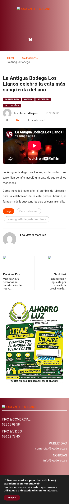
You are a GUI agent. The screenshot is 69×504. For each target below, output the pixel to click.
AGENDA (28, 99)
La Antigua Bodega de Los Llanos (27, 219)
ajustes (52, 490)
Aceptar (11, 497)
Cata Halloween (28, 211)
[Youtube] (47, 39)
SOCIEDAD (43, 99)
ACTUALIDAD (30, 57)
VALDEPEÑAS (12, 105)
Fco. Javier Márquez (26, 113)
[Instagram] (38, 39)
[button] (34, 29)
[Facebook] (22, 39)
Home (11, 57)
